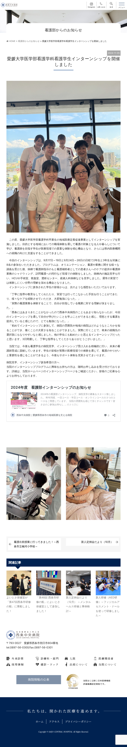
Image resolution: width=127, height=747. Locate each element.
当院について (108, 664)
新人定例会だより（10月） (97, 542)
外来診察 (18, 658)
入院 (73, 658)
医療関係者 (106, 658)
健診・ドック (50, 664)
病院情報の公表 (38, 679)
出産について (79, 664)
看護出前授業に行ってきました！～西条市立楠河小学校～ (36, 544)
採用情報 (18, 664)
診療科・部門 (50, 658)
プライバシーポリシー (78, 721)
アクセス (54, 721)
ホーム (39, 721)
